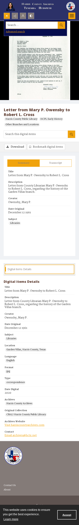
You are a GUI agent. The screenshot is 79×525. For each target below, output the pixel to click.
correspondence (15, 382)
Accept (66, 514)
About (7, 490)
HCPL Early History (51, 119)
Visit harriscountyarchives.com (24, 425)
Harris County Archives (19, 403)
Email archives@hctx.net (21, 435)
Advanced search (15, 32)
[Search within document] (71, 134)
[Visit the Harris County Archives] (13, 456)
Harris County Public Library (21, 119)
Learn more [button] (10, 519)
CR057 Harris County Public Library (26, 415)
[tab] (24, 163)
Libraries (15, 223)
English (10, 360)
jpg (8, 371)
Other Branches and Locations (22, 125)
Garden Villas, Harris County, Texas (26, 350)
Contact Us (10, 485)
